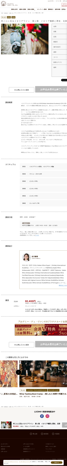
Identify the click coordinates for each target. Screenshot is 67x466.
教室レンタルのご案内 (51, 446)
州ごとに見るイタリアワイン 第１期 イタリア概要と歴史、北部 (29, 12)
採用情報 (27, 459)
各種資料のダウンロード (29, 449)
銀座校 (46, 434)
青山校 (35, 434)
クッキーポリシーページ (24, 461)
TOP (2, 13)
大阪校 (57, 434)
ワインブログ (49, 449)
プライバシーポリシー (35, 459)
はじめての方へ (51, 0)
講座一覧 (11, 13)
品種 (13, 17)
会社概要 (22, 459)
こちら (37, 235)
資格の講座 (31, 9)
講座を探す (14, 9)
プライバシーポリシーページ (11, 461)
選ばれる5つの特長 (5, 446)
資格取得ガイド (27, 451)
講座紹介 (6, 13)
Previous (18, 372)
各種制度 (3, 449)
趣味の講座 (22, 9)
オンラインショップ (46, 459)
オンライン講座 (42, 9)
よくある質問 (26, 446)
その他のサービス (50, 444)
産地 (9, 17)
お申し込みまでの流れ (28, 444)
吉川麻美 (36, 257)
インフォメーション (50, 451)
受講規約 (54, 459)
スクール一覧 (58, 0)
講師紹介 (50, 9)
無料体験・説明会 (60, 9)
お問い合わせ (4, 451)
